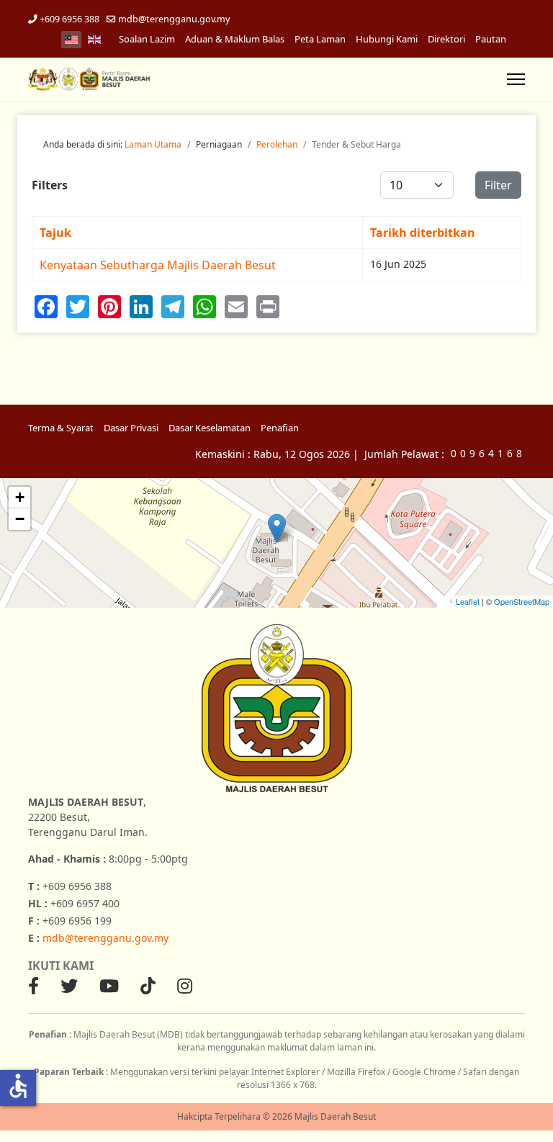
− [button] (19, 519)
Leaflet (468, 601)
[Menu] (516, 79)
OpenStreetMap (521, 601)
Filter (498, 185)
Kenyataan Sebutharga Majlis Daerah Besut (158, 265)
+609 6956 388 (69, 19)
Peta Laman (320, 38)
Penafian (280, 427)
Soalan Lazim (147, 38)
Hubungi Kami (387, 38)
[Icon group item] (33, 986)
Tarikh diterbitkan (422, 232)
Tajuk (55, 232)
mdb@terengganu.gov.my (174, 19)
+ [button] (19, 497)
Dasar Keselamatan (209, 427)
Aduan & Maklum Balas (234, 38)
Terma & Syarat (61, 427)
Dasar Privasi (131, 427)
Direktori (446, 38)
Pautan (490, 38)
